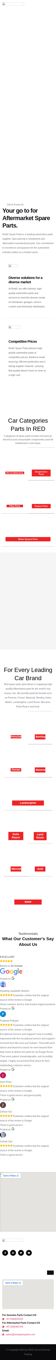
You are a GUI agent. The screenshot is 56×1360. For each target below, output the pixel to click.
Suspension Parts (41, 472)
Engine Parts (41, 506)
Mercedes (17, 868)
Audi (40, 868)
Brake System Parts (28, 539)
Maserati (41, 769)
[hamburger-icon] (50, 1272)
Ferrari (16, 769)
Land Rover (40, 836)
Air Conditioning (14, 473)
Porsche (16, 736)
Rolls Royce (16, 836)
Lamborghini (28, 802)
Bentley (40, 736)
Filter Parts (14, 506)
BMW (28, 901)
